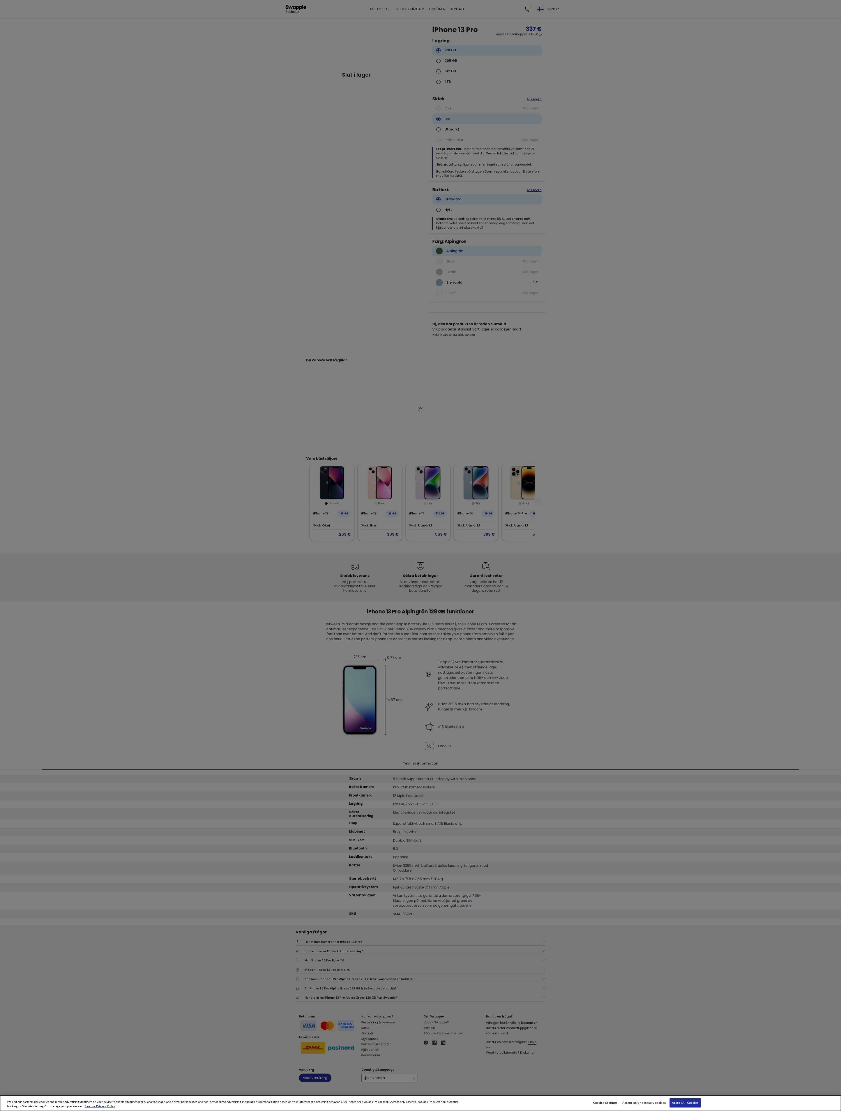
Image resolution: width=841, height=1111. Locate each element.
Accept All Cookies (685, 1102)
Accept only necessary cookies (644, 1102)
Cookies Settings (605, 1102)
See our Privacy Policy (100, 1106)
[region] (420, 1103)
